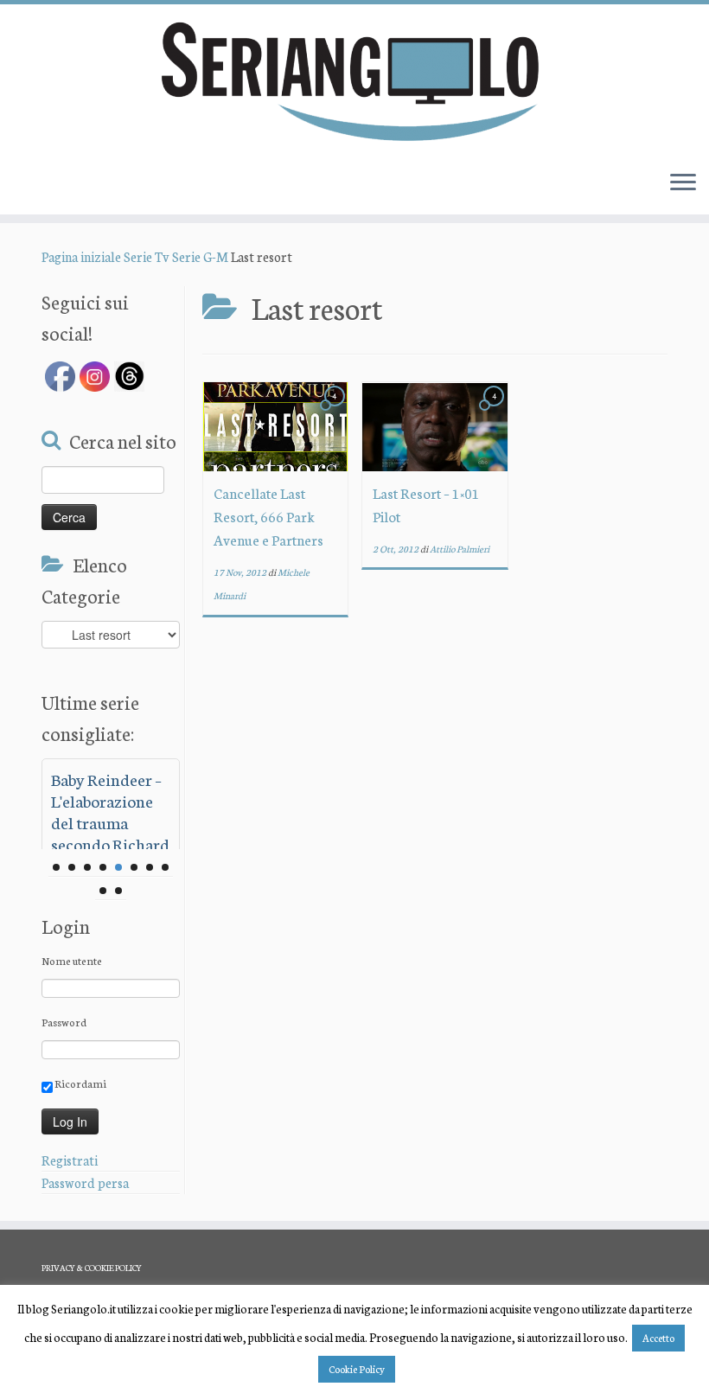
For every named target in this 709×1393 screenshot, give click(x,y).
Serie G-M (200, 256)
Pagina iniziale (81, 256)
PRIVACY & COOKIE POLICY (92, 1268)
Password (64, 1021)
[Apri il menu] (683, 183)
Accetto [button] (658, 1338)
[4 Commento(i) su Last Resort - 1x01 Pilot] (495, 411)
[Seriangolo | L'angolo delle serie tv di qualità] (354, 80)
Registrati (70, 1160)
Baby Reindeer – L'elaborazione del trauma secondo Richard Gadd (110, 822)
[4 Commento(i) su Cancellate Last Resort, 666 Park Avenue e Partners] (336, 411)
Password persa (85, 1182)
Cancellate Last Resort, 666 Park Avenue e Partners (268, 515)
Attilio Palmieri (459, 548)
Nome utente (72, 960)
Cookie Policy (357, 1369)
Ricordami (79, 1083)
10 (118, 890)
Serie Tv (146, 256)
